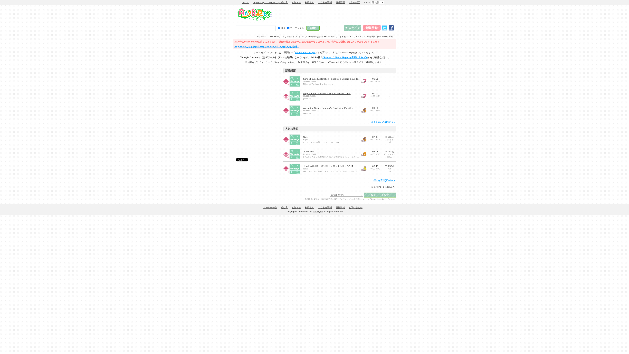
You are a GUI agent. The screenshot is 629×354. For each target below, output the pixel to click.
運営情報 (340, 207)
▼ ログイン (352, 28)
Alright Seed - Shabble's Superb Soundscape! (327, 93)
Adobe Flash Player (305, 52)
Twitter (384, 27)
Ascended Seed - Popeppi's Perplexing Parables (328, 108)
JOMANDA (308, 151)
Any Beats (254, 14)
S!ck (305, 137)
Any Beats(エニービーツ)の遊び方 (270, 2)
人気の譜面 (354, 2)
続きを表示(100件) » (384, 180)
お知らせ (296, 2)
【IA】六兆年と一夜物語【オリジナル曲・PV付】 (328, 166)
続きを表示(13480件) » (383, 122)
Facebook (391, 27)
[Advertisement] (336, 14)
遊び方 (284, 207)
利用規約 (309, 2)
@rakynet (318, 211)
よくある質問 (325, 2)
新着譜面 (340, 2)
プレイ (245, 2)
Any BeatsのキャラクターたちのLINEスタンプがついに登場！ (266, 46)
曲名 (283, 28)
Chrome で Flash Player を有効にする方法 (345, 57)
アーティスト (297, 28)
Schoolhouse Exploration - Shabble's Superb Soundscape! (333, 79)
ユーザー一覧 (270, 207)
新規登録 (372, 28)
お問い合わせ (355, 207)
